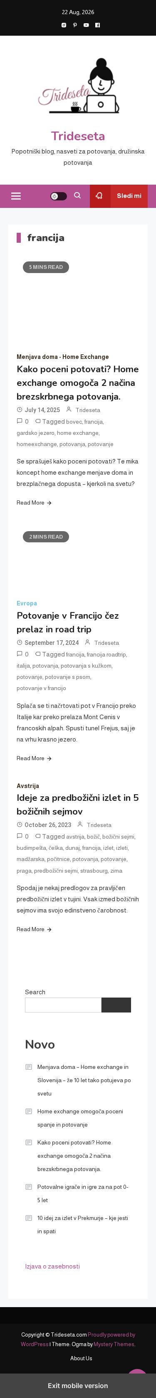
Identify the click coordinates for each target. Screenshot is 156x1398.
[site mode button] (58, 196)
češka (56, 847)
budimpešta (31, 847)
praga (24, 870)
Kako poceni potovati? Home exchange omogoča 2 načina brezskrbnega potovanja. (78, 383)
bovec (74, 421)
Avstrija (28, 786)
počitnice (58, 859)
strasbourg (94, 870)
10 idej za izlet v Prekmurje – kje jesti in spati (82, 1225)
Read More (31, 502)
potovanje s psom (67, 676)
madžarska (31, 859)
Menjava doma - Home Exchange (63, 357)
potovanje (101, 444)
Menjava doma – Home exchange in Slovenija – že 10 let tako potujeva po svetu (84, 1080)
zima (116, 870)
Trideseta (78, 136)
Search (35, 991)
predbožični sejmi (56, 870)
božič (93, 836)
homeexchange (37, 444)
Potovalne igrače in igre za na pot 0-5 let (83, 1193)
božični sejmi (118, 836)
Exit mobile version (78, 1385)
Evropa (27, 603)
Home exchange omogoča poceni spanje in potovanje (80, 1118)
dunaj (72, 847)
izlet (108, 847)
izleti (122, 847)
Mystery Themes (114, 1344)
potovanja (72, 444)
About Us (81, 1358)
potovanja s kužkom (86, 665)
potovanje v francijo (41, 688)
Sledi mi (129, 195)
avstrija (75, 836)
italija (23, 665)
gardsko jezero (35, 432)
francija (93, 421)
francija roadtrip (106, 654)
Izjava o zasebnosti (52, 1266)
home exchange (78, 432)
